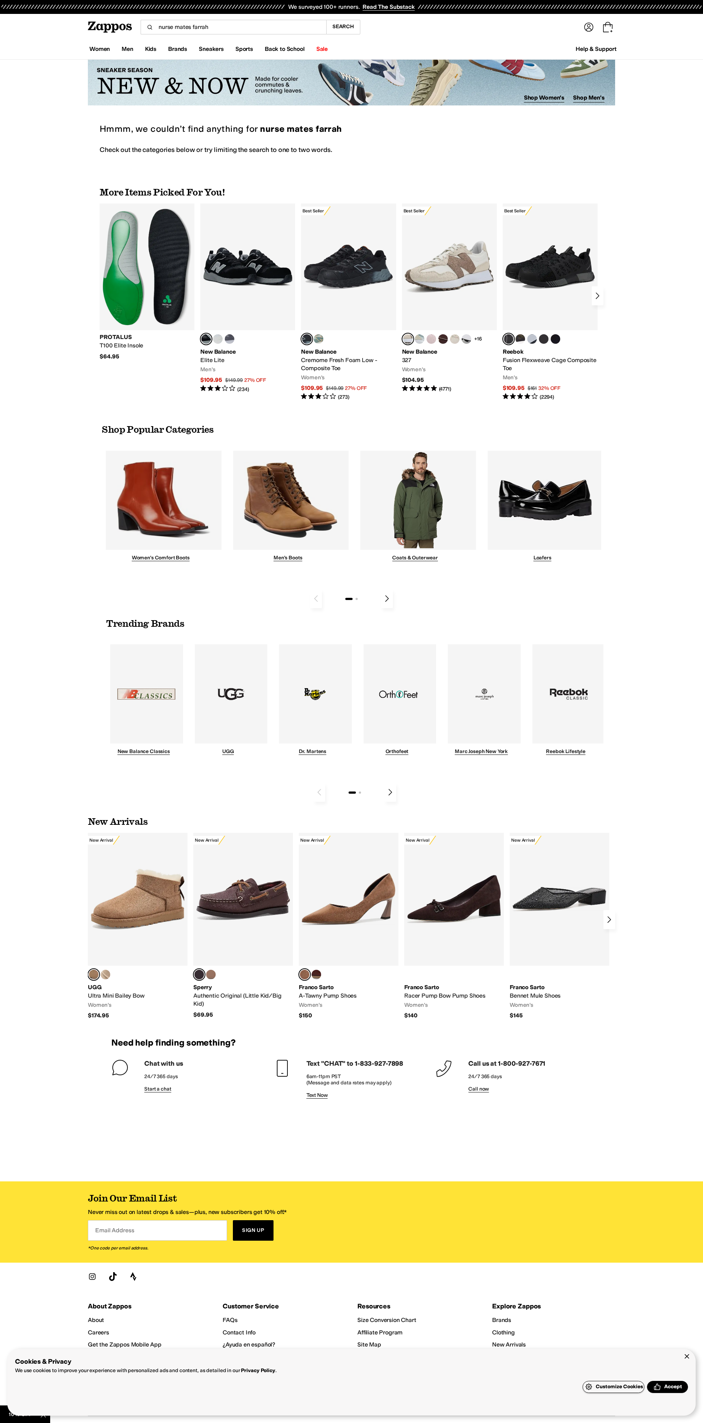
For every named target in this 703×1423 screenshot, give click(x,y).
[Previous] (316, 598)
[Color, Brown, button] (520, 339)
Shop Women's (544, 97)
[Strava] (133, 1277)
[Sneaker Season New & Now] (351, 82)
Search (343, 26)
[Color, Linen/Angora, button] (455, 339)
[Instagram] (92, 1277)
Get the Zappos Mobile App (124, 1344)
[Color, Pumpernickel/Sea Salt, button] (443, 339)
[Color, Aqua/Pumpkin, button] (318, 339)
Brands (501, 1319)
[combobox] (233, 27)
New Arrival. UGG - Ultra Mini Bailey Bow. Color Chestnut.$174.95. (137, 926)
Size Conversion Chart (386, 1319)
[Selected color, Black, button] (206, 339)
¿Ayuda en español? (249, 1344)
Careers (98, 1332)
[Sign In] (589, 27)
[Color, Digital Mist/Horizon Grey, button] (466, 339)
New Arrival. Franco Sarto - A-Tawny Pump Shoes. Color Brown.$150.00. (348, 926)
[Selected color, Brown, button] (304, 974)
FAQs (230, 1319)
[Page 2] (357, 599)
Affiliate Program (379, 1332)
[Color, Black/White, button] (555, 339)
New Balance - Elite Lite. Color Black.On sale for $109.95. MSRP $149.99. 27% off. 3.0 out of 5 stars (247, 298)
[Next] (597, 295)
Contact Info (239, 1332)
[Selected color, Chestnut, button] (94, 974)
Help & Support (596, 48)
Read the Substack (388, 6)
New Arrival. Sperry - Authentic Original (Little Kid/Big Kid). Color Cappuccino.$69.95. (243, 925)
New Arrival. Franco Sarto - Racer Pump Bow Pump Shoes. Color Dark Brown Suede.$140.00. (454, 926)
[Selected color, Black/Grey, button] (307, 339)
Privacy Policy (258, 1370)
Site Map (369, 1344)
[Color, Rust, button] (316, 974)
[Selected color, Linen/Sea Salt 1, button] (408, 339)
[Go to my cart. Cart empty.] (607, 27)
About (96, 1319)
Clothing (503, 1332)
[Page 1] (349, 599)
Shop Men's (589, 97)
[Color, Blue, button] (218, 339)
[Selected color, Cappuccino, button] (199, 974)
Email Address (114, 1230)
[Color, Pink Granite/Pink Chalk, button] (431, 339)
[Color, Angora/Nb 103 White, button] (419, 339)
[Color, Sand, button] (105, 974)
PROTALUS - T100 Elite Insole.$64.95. (147, 282)
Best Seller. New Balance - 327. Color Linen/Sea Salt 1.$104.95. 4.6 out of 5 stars (449, 298)
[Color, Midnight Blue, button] (211, 974)
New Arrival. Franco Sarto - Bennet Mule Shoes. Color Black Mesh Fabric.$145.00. (559, 926)
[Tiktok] (113, 1277)
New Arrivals (509, 1344)
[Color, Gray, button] (532, 339)
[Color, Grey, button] (229, 339)
